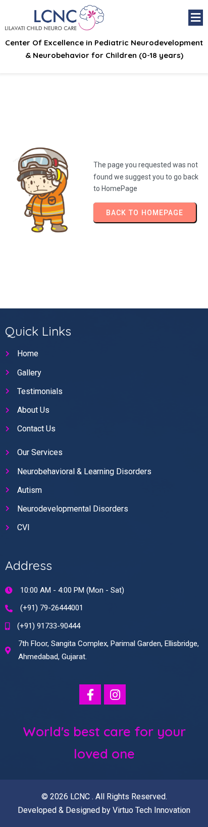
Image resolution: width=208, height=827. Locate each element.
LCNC (81, 796)
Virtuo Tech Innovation (151, 810)
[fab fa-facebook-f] (90, 694)
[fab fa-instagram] (115, 694)
